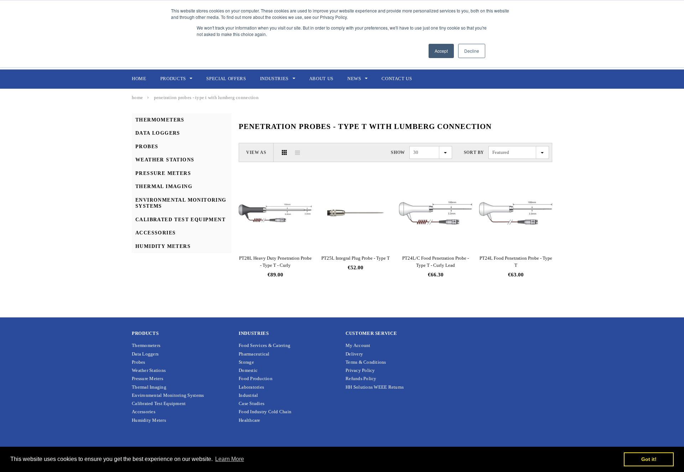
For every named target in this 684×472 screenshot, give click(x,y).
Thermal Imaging (163, 186)
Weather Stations (164, 159)
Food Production (256, 378)
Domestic (248, 370)
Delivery (354, 354)
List (297, 152)
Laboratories (251, 387)
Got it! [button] (649, 459)
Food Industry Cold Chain (265, 411)
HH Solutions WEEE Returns (375, 387)
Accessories (155, 232)
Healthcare (249, 420)
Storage (246, 362)
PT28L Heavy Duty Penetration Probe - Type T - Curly (275, 261)
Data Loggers (157, 133)
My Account (358, 345)
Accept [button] (441, 51)
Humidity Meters (163, 246)
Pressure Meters (163, 173)
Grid (284, 152)
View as (256, 152)
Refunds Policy (361, 378)
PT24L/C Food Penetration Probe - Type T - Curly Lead (435, 261)
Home (137, 97)
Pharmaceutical (254, 354)
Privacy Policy (360, 370)
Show (398, 152)
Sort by (474, 152)
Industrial (248, 395)
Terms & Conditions (366, 362)
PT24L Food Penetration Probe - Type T (516, 261)
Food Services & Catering (264, 345)
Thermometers (160, 120)
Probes (146, 146)
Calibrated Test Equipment (180, 219)
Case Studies (251, 403)
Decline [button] (471, 51)
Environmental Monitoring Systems (168, 395)
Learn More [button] (229, 459)
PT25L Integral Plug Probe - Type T (355, 258)
